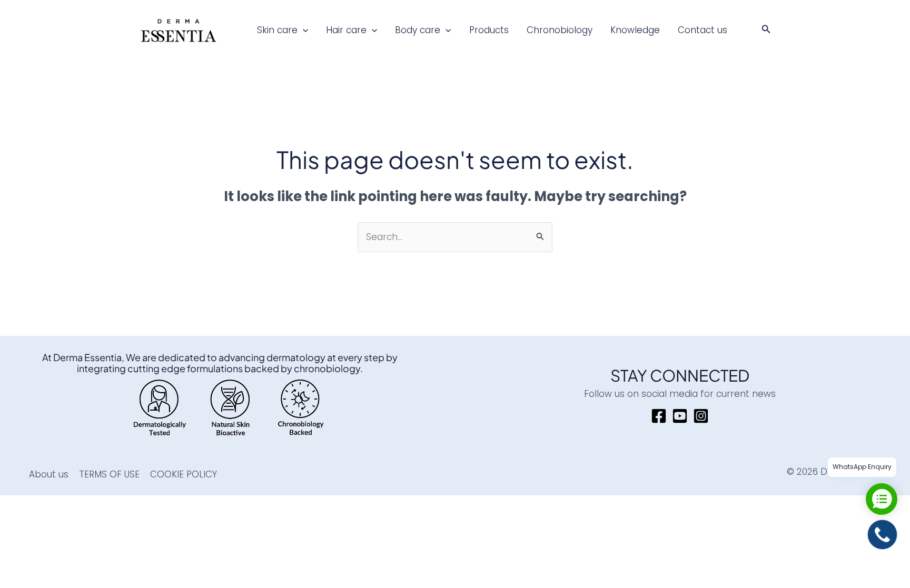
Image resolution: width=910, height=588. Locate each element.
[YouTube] (680, 416)
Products (489, 30)
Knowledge (635, 30)
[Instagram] (701, 416)
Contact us (702, 30)
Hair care (346, 30)
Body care (417, 30)
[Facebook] (659, 416)
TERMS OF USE (109, 474)
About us (48, 474)
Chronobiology (559, 30)
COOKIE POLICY (183, 474)
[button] (303, 30)
